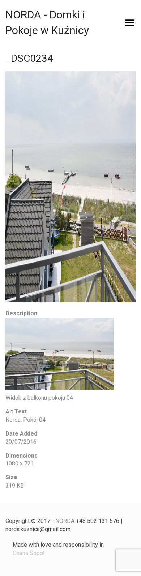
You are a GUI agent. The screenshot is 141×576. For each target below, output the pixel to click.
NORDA (64, 520)
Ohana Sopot (29, 553)
